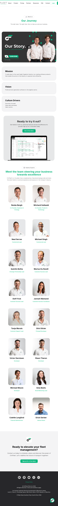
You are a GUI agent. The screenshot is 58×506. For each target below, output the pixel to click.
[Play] (29, 47)
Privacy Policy (29, 482)
